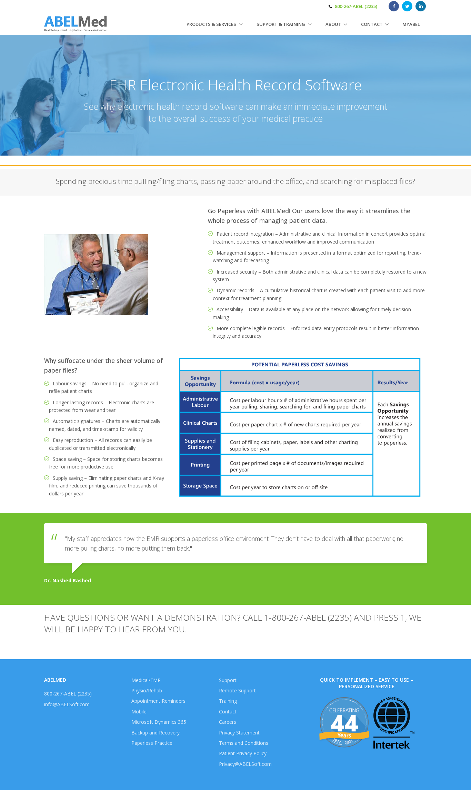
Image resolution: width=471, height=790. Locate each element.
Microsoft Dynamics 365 (158, 722)
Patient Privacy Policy (243, 753)
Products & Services (212, 24)
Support (228, 680)
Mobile (139, 711)
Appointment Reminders (158, 701)
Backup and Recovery (155, 732)
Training (228, 701)
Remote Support (237, 690)
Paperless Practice (151, 743)
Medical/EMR (146, 680)
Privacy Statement (239, 732)
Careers (227, 722)
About (333, 24)
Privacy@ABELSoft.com (245, 764)
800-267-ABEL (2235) (356, 6)
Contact (372, 24)
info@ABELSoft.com (67, 704)
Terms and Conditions (243, 743)
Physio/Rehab (146, 690)
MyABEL (411, 24)
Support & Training (281, 24)
